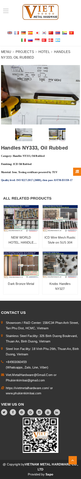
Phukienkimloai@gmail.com (25, 380)
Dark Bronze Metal (21, 283)
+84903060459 (16, 362)
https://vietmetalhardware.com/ (28, 388)
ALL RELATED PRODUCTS (27, 198)
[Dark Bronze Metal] (21, 264)
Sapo (49, 474)
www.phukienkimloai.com (24, 393)
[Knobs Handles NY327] (60, 264)
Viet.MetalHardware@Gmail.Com (30, 375)
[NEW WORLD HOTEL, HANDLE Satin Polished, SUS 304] (21, 218)
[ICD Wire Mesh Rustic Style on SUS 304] (60, 218)
